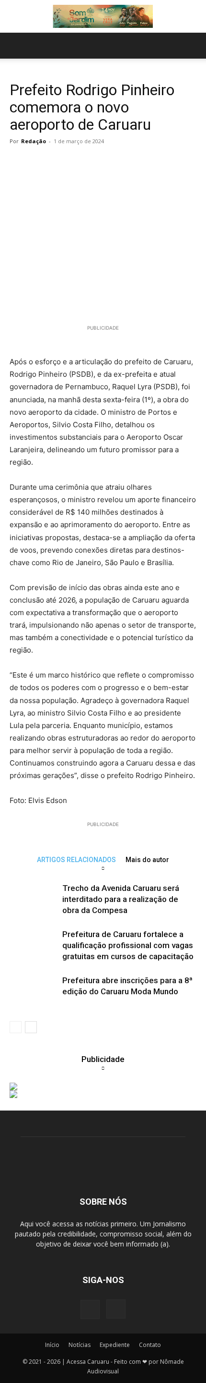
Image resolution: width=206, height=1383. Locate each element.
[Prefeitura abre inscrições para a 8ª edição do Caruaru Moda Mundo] (33, 991)
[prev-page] (16, 1027)
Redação (33, 141)
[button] (16, 46)
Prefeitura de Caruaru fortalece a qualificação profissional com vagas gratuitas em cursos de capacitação (128, 945)
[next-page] (31, 1027)
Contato (150, 1345)
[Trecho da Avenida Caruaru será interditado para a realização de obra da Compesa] (33, 899)
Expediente (115, 1345)
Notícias (80, 1345)
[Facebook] (90, 1309)
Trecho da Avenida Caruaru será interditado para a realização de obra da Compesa (120, 899)
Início (52, 1345)
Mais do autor (147, 859)
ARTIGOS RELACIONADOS (76, 859)
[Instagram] (116, 1309)
